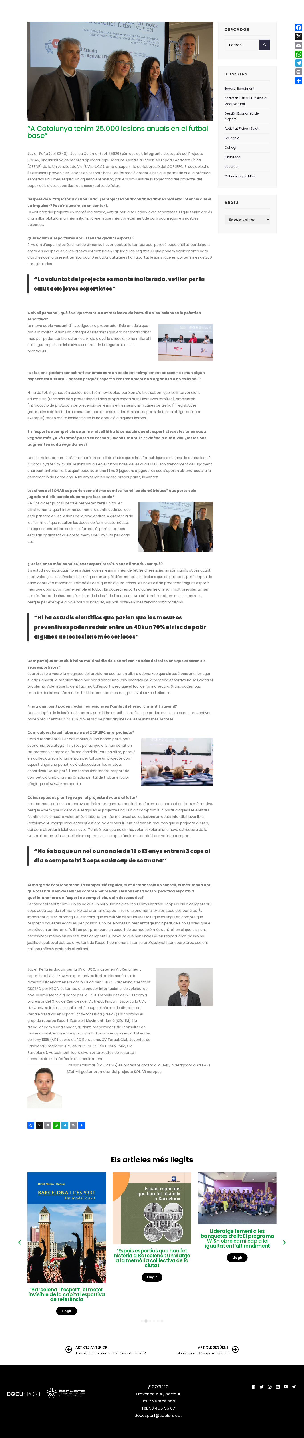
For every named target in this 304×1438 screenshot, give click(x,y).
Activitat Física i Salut (242, 128)
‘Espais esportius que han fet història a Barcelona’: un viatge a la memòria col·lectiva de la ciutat (66, 1258)
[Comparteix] (82, 1126)
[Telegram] (65, 1126)
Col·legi (230, 147)
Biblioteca (233, 157)
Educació (232, 138)
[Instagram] (270, 1387)
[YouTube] (286, 1387)
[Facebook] (31, 1126)
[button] (19, 1242)
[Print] (74, 1126)
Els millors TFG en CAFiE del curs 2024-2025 (237, 1240)
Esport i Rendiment (240, 88)
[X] (40, 1126)
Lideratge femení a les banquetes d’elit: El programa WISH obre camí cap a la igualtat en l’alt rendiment (152, 1238)
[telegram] (294, 1387)
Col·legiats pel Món (240, 176)
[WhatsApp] (57, 1126)
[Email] (48, 1126)
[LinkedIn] (278, 1387)
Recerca (231, 166)
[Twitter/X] (262, 1387)
